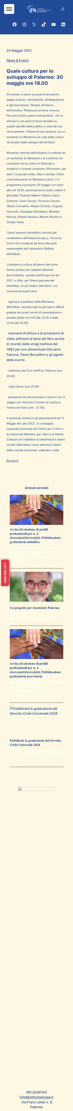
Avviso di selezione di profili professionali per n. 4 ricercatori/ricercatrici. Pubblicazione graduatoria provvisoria (35, 669)
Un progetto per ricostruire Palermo (34, 608)
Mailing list (5, 573)
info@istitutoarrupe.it (36, 1097)
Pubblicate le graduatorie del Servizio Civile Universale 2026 (35, 742)
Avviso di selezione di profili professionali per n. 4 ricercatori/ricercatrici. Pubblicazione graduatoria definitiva (35, 535)
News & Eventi (17, 60)
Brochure (12, 460)
